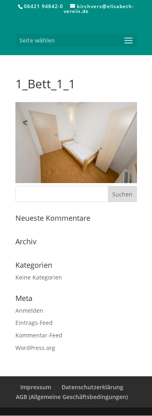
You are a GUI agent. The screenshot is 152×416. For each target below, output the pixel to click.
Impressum (35, 387)
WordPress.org (35, 348)
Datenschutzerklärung (92, 387)
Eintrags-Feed (34, 322)
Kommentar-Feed (38, 335)
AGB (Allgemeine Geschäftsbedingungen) (72, 397)
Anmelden (29, 310)
